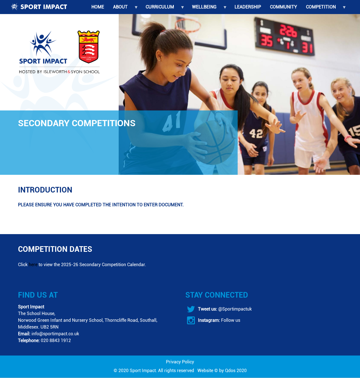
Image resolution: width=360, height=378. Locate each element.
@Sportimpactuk (234, 309)
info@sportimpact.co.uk (55, 333)
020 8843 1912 (56, 340)
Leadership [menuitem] (248, 7)
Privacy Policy (180, 362)
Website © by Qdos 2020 (222, 370)
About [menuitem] (118, 9)
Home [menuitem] (97, 7)
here (33, 264)
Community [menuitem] (283, 7)
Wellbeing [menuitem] (202, 9)
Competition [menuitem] (319, 9)
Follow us (230, 320)
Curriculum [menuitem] (157, 9)
